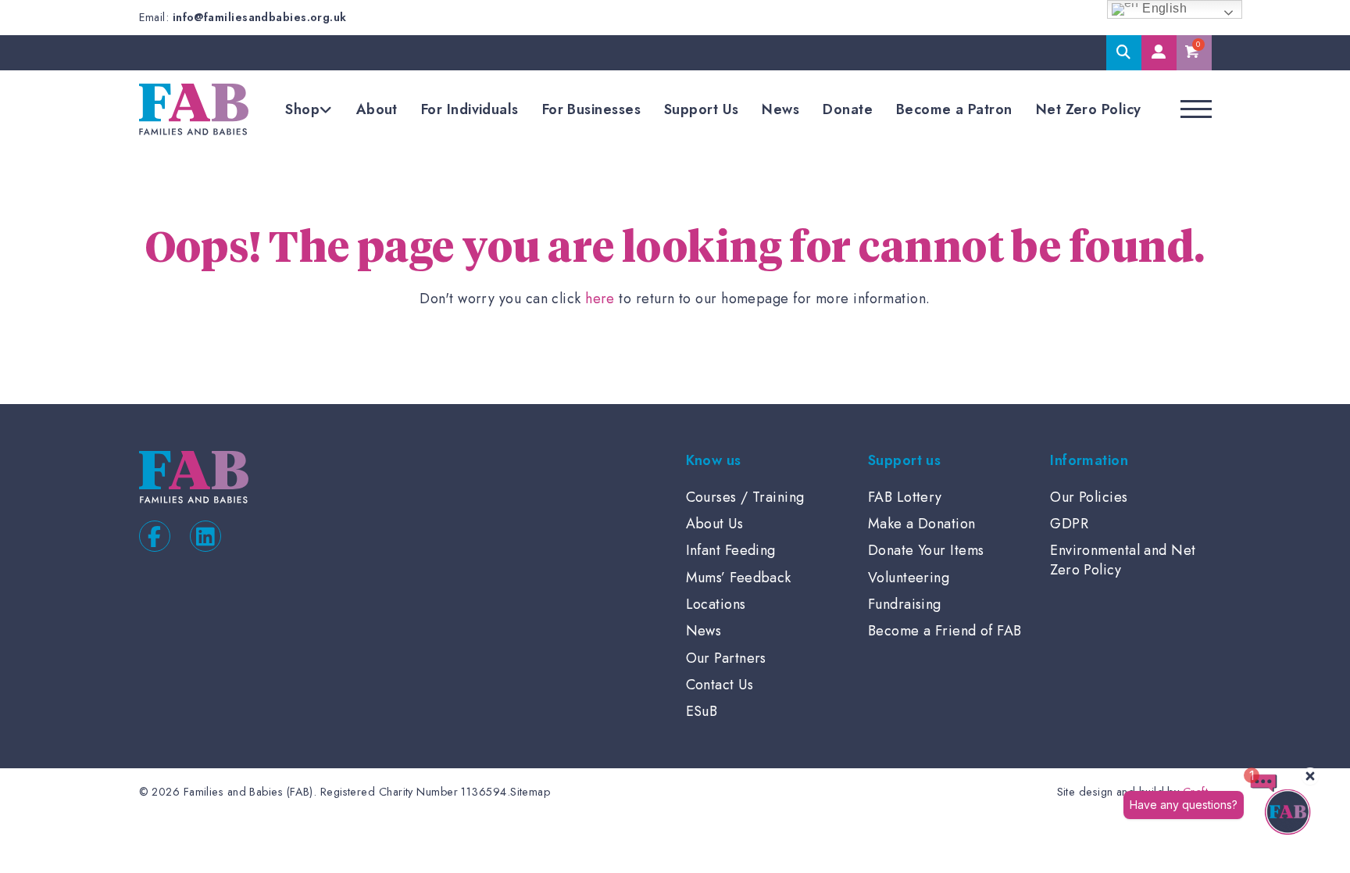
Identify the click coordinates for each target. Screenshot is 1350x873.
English (1163, 8)
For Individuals (470, 109)
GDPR (1069, 523)
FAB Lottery (905, 497)
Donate (848, 109)
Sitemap (530, 792)
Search (1123, 52)
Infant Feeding (731, 550)
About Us (715, 523)
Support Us (701, 109)
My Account (1159, 52)
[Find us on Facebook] (154, 536)
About (377, 109)
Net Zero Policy (1088, 109)
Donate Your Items (926, 550)
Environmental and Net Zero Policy (1122, 559)
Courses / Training (745, 497)
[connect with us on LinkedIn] (205, 536)
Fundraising (904, 604)
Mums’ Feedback (738, 577)
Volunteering (908, 577)
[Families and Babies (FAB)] (193, 110)
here (600, 298)
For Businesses (591, 109)
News (780, 109)
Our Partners (726, 658)
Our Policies (1088, 497)
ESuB (702, 711)
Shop (302, 109)
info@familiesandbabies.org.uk (260, 17)
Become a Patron (954, 109)
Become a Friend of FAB (945, 631)
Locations (716, 604)
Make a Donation (922, 523)
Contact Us (720, 684)
